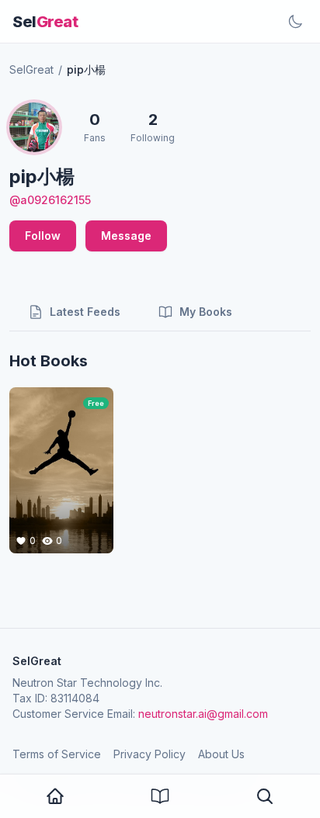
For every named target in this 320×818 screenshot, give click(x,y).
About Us (221, 754)
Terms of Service (56, 754)
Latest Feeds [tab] (85, 311)
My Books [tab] (205, 311)
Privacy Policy (149, 754)
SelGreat (31, 69)
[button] (264, 796)
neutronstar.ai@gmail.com (203, 713)
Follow (43, 235)
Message (126, 235)
